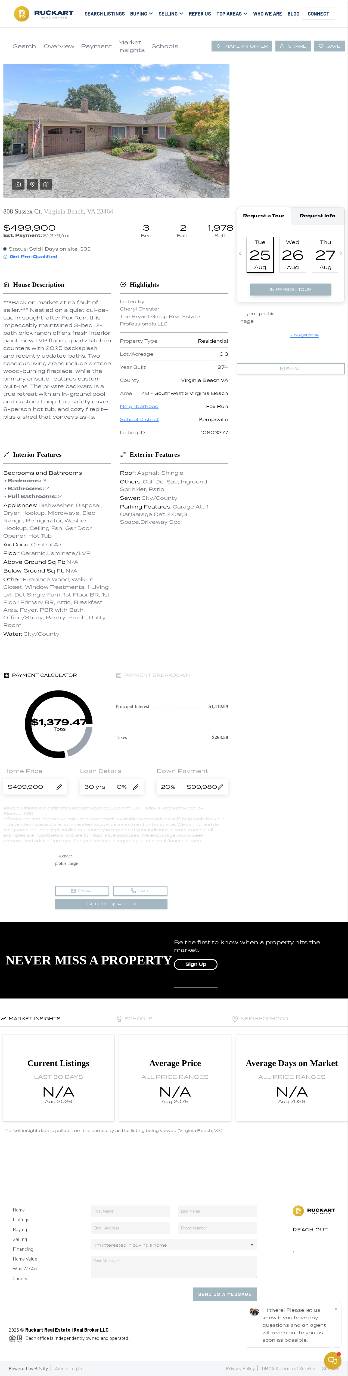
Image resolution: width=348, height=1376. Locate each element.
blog (293, 14)
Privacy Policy (240, 1368)
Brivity (41, 1368)
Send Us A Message (225, 1294)
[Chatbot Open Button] (332, 1360)
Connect (319, 14)
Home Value (25, 1259)
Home (19, 1210)
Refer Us (200, 14)
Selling (20, 1239)
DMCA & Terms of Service (288, 1368)
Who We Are (267, 14)
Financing (23, 1249)
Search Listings (105, 14)
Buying (20, 1229)
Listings (21, 1219)
